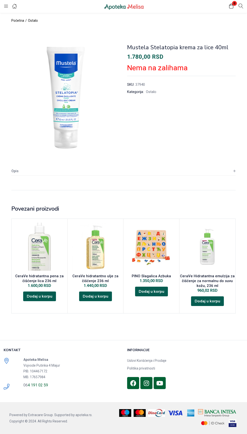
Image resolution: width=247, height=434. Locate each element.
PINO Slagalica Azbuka (151, 276)
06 (25, 385)
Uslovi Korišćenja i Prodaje (146, 361)
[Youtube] (160, 383)
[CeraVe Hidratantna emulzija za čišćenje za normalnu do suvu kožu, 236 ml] (207, 247)
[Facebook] (133, 383)
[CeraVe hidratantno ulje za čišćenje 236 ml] (95, 247)
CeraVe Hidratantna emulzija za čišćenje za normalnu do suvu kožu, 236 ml (207, 281)
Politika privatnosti (141, 368)
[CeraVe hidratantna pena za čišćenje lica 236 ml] (39, 247)
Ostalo (33, 20)
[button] (231, 6)
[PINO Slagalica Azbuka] (151, 247)
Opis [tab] (15, 171)
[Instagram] (146, 383)
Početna (17, 20)
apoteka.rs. (83, 415)
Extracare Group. (41, 415)
